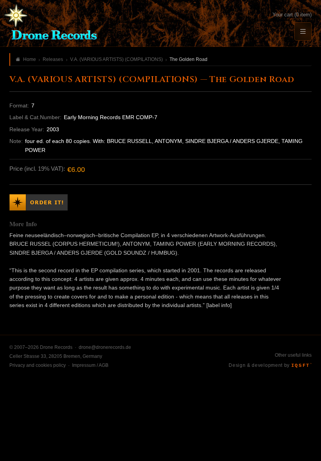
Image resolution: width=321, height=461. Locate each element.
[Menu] (303, 31)
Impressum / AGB (90, 365)
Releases (53, 59)
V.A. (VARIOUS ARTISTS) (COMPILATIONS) (116, 59)
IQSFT (301, 365)
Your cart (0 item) (292, 15)
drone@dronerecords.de (105, 347)
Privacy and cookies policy (37, 365)
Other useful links (293, 355)
